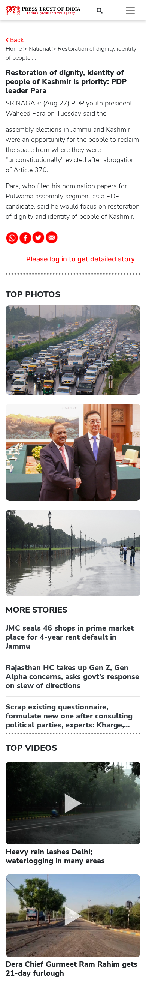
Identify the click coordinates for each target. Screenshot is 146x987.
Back (17, 40)
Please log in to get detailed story (80, 259)
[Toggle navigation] (130, 10)
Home (14, 49)
